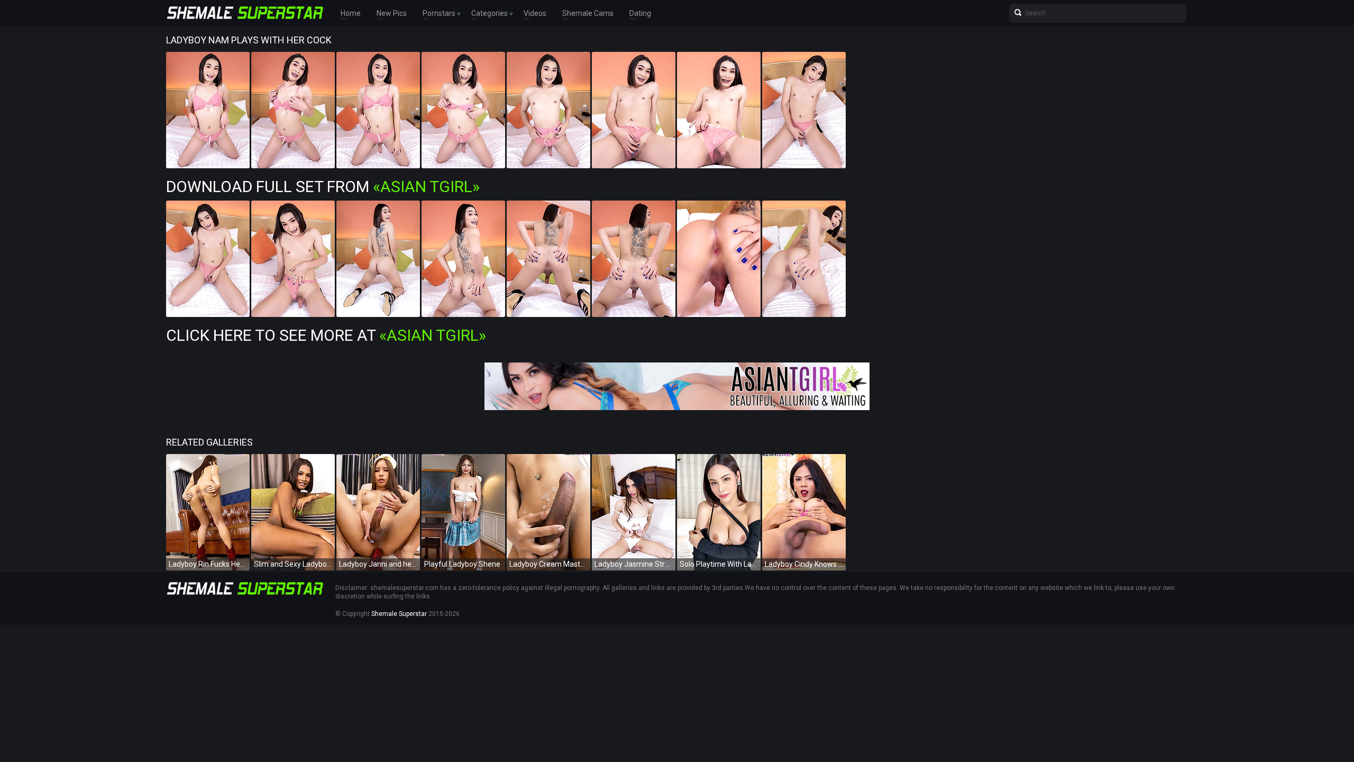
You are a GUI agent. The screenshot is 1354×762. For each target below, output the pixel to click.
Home (351, 13)
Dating (640, 13)
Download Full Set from (323, 186)
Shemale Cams (588, 13)
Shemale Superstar (399, 614)
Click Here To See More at (326, 335)
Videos (535, 13)
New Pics (392, 13)
